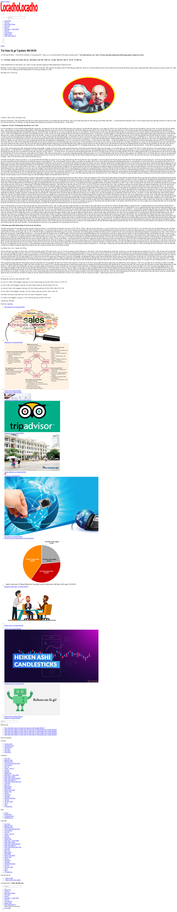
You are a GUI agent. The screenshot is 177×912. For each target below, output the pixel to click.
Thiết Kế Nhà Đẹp (9, 798)
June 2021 (7, 750)
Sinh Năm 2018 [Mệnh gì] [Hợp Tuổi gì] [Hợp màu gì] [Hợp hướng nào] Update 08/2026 (30, 731)
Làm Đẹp (7, 783)
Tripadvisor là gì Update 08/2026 (14, 433)
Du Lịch (6, 767)
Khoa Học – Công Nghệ (11, 29)
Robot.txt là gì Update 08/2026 (13, 716)
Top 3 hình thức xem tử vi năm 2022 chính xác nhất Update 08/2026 (24, 728)
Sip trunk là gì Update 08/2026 (13, 536)
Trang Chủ (7, 21)
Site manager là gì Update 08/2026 (14, 307)
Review (6, 27)
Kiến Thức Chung (9, 24)
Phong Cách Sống (9, 790)
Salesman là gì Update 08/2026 (13, 342)
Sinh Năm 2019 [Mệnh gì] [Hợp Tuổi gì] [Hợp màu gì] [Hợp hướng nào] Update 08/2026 (30, 733)
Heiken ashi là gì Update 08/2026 (14, 683)
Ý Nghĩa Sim (8, 806)
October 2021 (8, 744)
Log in (6, 813)
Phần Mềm (7, 788)
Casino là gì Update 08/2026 (12, 629)
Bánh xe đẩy (9, 878)
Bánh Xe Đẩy (8, 760)
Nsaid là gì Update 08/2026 (12, 718)
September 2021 (9, 745)
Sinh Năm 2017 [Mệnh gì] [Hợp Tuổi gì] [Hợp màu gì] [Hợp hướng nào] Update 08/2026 (30, 729)
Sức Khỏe (7, 795)
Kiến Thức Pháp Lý (10, 36)
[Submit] (1, 723)
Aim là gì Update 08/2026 (12, 476)
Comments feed (9, 816)
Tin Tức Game (8, 801)
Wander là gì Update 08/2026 (13, 392)
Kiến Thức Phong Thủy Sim (12, 781)
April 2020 (7, 752)
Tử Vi (6, 803)
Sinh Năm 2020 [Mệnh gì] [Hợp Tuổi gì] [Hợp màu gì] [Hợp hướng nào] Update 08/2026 (30, 734)
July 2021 (7, 749)
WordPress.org (8, 818)
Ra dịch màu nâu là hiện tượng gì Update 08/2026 (19, 538)
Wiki (5, 805)
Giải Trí (6, 31)
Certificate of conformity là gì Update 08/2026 (17, 400)
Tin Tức (6, 22)
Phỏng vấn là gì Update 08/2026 (13, 625)
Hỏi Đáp (3, 46)
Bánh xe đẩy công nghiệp (13, 880)
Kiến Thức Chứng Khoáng (12, 778)
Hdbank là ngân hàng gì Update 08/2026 (16, 586)
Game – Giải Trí (9, 768)
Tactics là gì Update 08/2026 (12, 391)
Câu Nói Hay (8, 32)
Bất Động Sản (8, 762)
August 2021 (8, 747)
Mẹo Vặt (7, 785)
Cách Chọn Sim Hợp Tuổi (12, 763)
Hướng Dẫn (7, 773)
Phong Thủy (8, 34)
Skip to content (5, 1)
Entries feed (7, 814)
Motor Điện (7, 786)
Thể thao (7, 796)
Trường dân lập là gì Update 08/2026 (15, 472)
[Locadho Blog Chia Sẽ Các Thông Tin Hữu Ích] (19, 11)
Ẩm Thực (7, 26)
